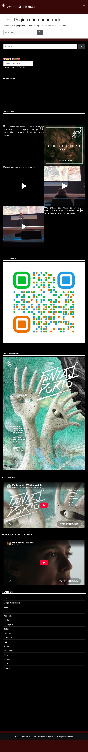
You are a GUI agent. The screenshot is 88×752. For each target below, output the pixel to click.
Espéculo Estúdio (66, 737)
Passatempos (9, 650)
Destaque (7, 616)
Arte (5, 598)
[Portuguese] (18, 59)
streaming (7, 659)
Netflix (6, 646)
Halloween (7, 629)
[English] (4, 59)
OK (81, 46)
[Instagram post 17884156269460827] (23, 186)
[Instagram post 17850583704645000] (23, 226)
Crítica (6, 611)
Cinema (6, 607)
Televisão (7, 668)
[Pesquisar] (40, 32)
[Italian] (13, 59)
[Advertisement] (18, 699)
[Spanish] (7, 59)
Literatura (7, 637)
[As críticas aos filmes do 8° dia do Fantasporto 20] (64, 145)
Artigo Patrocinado (11, 603)
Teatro (6, 663)
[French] (10, 59)
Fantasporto (8, 624)
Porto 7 (6, 655)
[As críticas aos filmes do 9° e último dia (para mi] (23, 145)
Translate (23, 67)
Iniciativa (7, 633)
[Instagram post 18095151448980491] (64, 186)
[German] (15, 59)
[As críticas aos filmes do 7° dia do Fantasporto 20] (64, 226)
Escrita (6, 620)
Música (6, 642)
